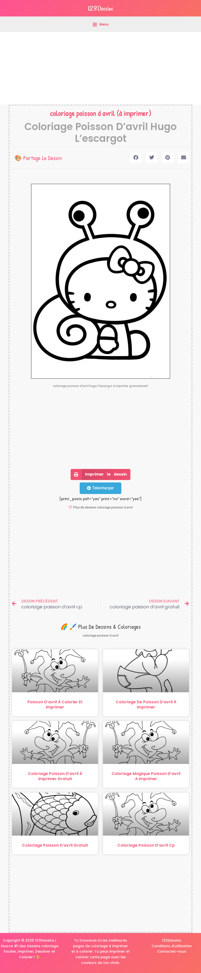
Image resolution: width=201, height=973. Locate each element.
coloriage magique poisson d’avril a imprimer (146, 776)
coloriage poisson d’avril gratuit (55, 845)
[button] (135, 157)
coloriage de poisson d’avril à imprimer (146, 704)
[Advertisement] (100, 68)
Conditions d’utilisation (171, 946)
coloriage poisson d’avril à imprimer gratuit (55, 776)
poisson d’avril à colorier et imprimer (55, 704)
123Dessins (171, 940)
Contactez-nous (171, 951)
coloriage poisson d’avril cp (146, 845)
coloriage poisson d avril (82, 113)
